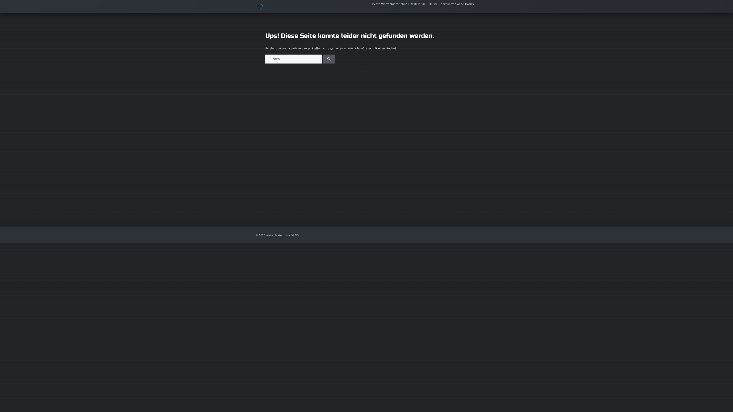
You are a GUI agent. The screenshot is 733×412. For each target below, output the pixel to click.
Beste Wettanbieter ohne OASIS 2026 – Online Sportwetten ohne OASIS (423, 4)
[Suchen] (329, 59)
